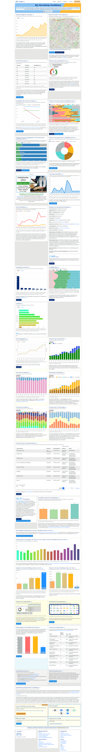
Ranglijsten (62, 737)
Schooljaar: (51, 66)
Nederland (45, 736)
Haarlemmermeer (66, 224)
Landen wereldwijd (42, 737)
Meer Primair (57, 220)
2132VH (62, 222)
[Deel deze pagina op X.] (61, 713)
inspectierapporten (29, 491)
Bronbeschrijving (53, 681)
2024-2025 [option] (56, 66)
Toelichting (52, 89)
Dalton (69, 692)
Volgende (77, 488)
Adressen (40, 732)
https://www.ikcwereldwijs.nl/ (64, 228)
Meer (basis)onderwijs (21, 683)
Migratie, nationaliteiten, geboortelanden (46, 744)
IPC (74, 692)
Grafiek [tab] (18, 18)
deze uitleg (72, 83)
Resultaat (48, 448)
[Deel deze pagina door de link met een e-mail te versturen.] (55, 710)
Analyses (62, 732)
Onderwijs (40, 745)
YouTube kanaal (63, 750)
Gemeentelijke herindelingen (65, 735)
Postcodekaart (63, 743)
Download (19, 623)
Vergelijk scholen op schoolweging (23, 520)
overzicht (18, 129)
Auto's (39, 740)
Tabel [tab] (22, 18)
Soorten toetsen (20, 97)
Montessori (18, 694)
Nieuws (61, 736)
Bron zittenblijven (53, 203)
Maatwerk (62, 749)
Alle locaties (19, 656)
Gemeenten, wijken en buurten (44, 733)
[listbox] (57, 65)
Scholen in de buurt (59, 52)
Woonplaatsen (45, 735)
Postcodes (40, 735)
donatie (19, 709)
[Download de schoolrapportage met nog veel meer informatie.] (64, 609)
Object (70, 448)
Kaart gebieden (63, 740)
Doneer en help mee (21, 713)
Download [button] (77, 1)
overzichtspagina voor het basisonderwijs (28, 677)
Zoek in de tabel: (65, 446)
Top (67, 727)
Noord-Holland (76, 224)
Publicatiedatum (56, 448)
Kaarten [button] (65, 1)
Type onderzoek (19, 448)
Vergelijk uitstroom (59, 133)
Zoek (55, 1)
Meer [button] (71, 1)
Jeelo (77, 692)
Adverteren (62, 746)
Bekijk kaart (52, 52)
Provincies (40, 736)
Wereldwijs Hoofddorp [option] (57, 64)
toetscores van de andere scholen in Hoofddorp (30, 127)
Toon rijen (20, 486)
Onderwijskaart (63, 742)
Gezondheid (40, 742)
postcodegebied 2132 (23, 297)
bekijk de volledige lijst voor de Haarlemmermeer (63, 630)
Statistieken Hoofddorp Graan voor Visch (24, 535)
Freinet (72, 692)
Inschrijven (19, 723)
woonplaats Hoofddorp (33, 675)
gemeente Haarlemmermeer (24, 681)
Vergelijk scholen (25, 170)
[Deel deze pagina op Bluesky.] (68, 713)
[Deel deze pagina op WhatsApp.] (74, 710)
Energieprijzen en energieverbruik (44, 743)
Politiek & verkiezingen (42, 746)
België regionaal (49, 737)
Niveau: (50, 64)
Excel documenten (38, 618)
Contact (61, 747)
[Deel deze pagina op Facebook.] (61, 710)
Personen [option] (51, 342)
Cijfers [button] (60, 1)
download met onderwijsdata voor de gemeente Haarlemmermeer (59, 563)
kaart (33, 678)
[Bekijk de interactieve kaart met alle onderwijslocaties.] (64, 34)
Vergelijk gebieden (53, 168)
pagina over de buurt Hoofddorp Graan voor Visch (49, 532)
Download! (52, 622)
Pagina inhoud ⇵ (48, 11)
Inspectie (64, 448)
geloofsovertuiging (76, 691)
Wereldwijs (64, 57)
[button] (33, 15)
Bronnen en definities (64, 733)
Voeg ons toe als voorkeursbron (56, 723)
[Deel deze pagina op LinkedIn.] (68, 710)
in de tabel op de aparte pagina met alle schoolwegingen (59, 527)
